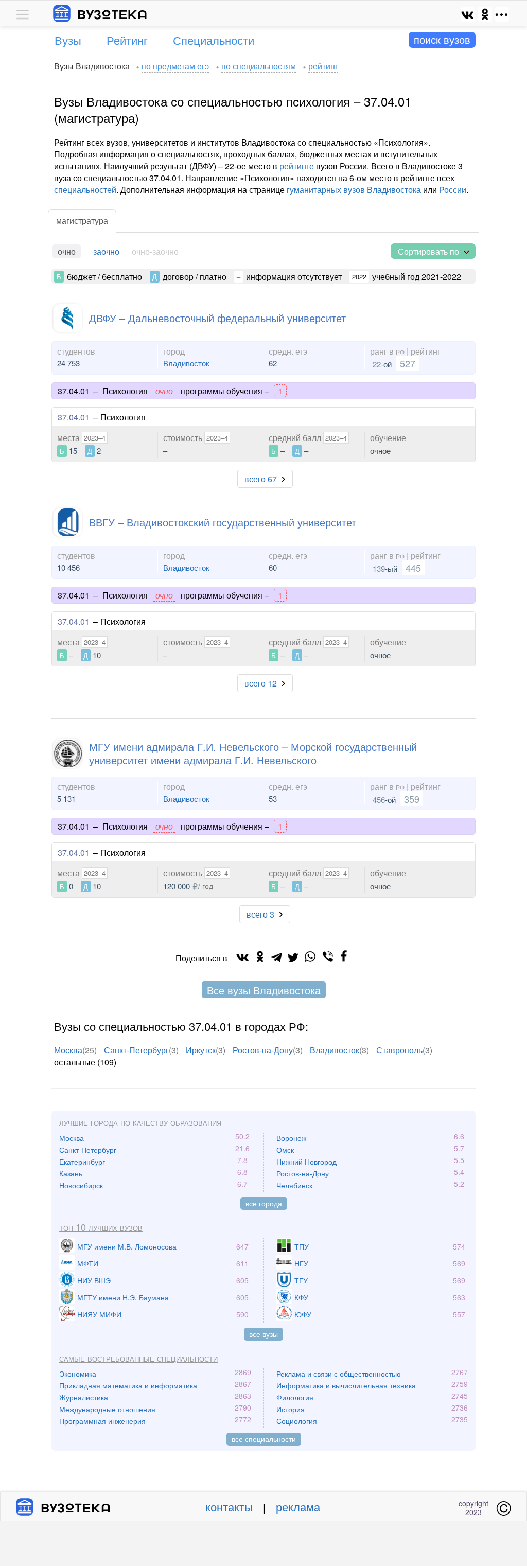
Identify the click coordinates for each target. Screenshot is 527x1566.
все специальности (264, 1439)
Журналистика (83, 1397)
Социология (296, 1421)
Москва (68, 1050)
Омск (285, 1150)
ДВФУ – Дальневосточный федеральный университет (217, 317)
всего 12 (260, 683)
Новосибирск (81, 1185)
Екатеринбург (82, 1161)
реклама (298, 1507)
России (452, 190)
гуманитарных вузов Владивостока (354, 190)
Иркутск (201, 1050)
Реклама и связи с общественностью (338, 1373)
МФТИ (87, 1263)
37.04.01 (74, 417)
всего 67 (260, 479)
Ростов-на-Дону (263, 1050)
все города (263, 1203)
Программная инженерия (102, 1421)
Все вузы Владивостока (264, 989)
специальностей (85, 190)
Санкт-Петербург (136, 1050)
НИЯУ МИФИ (99, 1314)
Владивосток (186, 363)
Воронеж (291, 1138)
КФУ (301, 1297)
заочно (106, 251)
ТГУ (301, 1280)
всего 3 (260, 914)
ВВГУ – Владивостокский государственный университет (222, 522)
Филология (294, 1397)
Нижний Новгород (306, 1161)
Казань (70, 1173)
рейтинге (296, 166)
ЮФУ (302, 1314)
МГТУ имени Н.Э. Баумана (123, 1297)
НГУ (301, 1263)
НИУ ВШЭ (94, 1280)
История (290, 1409)
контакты (229, 1507)
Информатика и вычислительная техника (346, 1385)
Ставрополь (399, 1050)
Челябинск (294, 1185)
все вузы (263, 1334)
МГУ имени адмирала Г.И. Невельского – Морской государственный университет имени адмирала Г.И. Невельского (253, 753)
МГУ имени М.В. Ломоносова (127, 1246)
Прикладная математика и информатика (128, 1385)
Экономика (77, 1373)
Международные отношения (107, 1409)
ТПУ (301, 1246)
